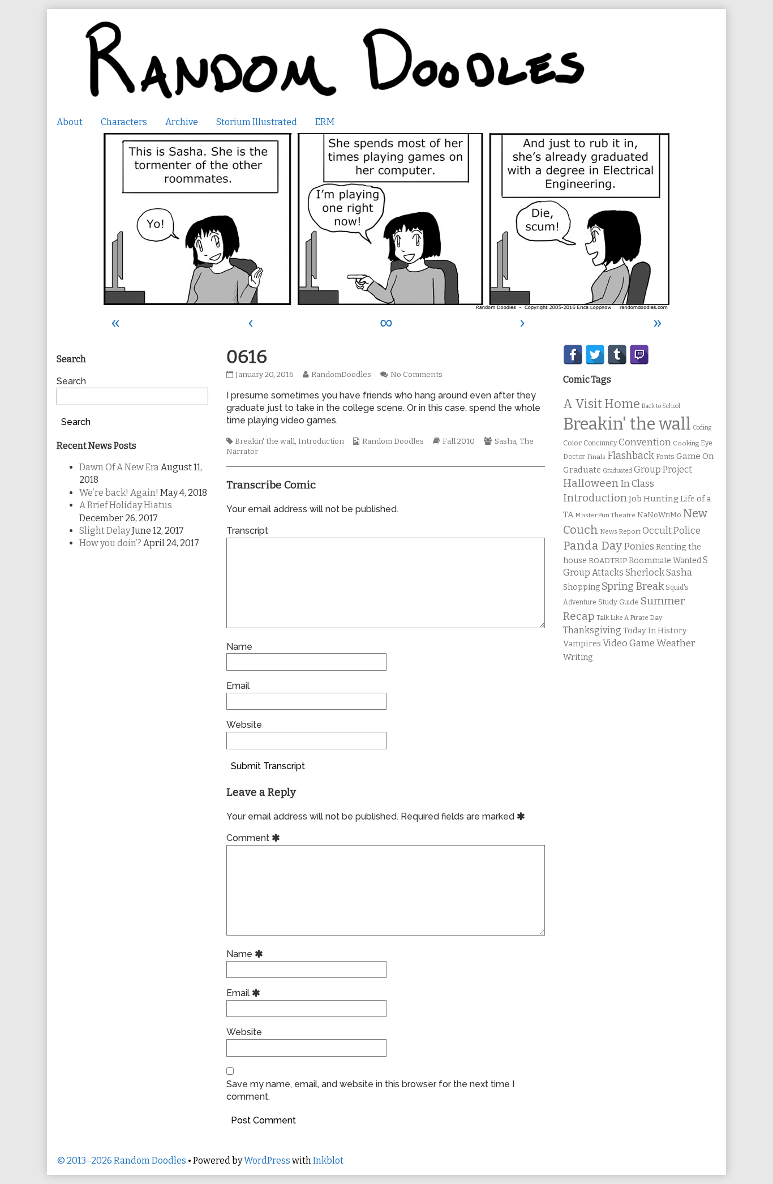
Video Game (629, 643)
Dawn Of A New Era (119, 467)
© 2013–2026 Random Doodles (121, 1160)
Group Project (663, 469)
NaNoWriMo (659, 515)
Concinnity (600, 443)
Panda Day (592, 545)
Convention (645, 442)
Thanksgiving (592, 630)
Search (71, 381)
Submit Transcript (268, 766)
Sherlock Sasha (658, 572)
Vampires (582, 643)
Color (572, 443)
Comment (255, 838)
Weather (675, 643)
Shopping (581, 587)
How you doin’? (110, 543)
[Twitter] (595, 354)
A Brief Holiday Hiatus (125, 505)
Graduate (582, 470)
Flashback (630, 456)
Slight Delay (104, 530)
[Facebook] (573, 354)
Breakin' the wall (265, 441)
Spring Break (633, 586)
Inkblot (328, 1160)
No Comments (416, 374)
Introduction (321, 441)
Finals (596, 457)
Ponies (639, 546)
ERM (324, 122)
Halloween (591, 483)
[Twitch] (639, 354)
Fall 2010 (459, 441)
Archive (181, 122)
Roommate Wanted (665, 560)
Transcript (247, 530)
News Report (620, 531)
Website (244, 724)
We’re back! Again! (118, 492)
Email (238, 685)
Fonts (665, 456)
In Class (637, 484)
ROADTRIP (608, 560)
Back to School (661, 406)
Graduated (617, 470)
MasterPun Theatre (605, 515)
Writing (578, 657)
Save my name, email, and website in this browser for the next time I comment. (370, 1090)
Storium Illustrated (256, 122)
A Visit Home (601, 404)
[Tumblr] (617, 354)
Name (239, 646)
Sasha (505, 441)
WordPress (267, 1160)
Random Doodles (393, 441)
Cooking (686, 443)
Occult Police (671, 530)
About (70, 122)
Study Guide (618, 602)
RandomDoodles (341, 374)
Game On (695, 456)
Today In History (655, 631)
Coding (702, 427)
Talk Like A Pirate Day (629, 617)
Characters (124, 122)
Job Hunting (653, 499)
